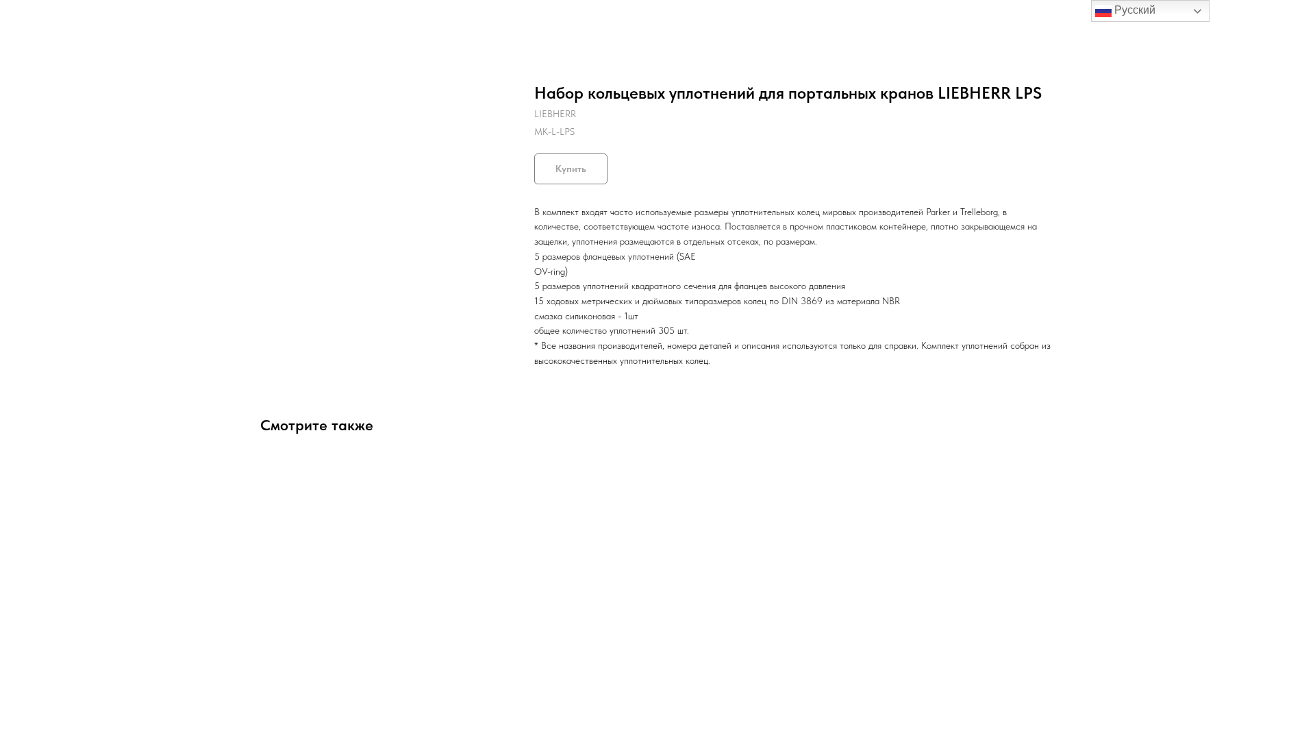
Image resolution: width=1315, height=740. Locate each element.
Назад (39, 20)
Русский (1133, 10)
